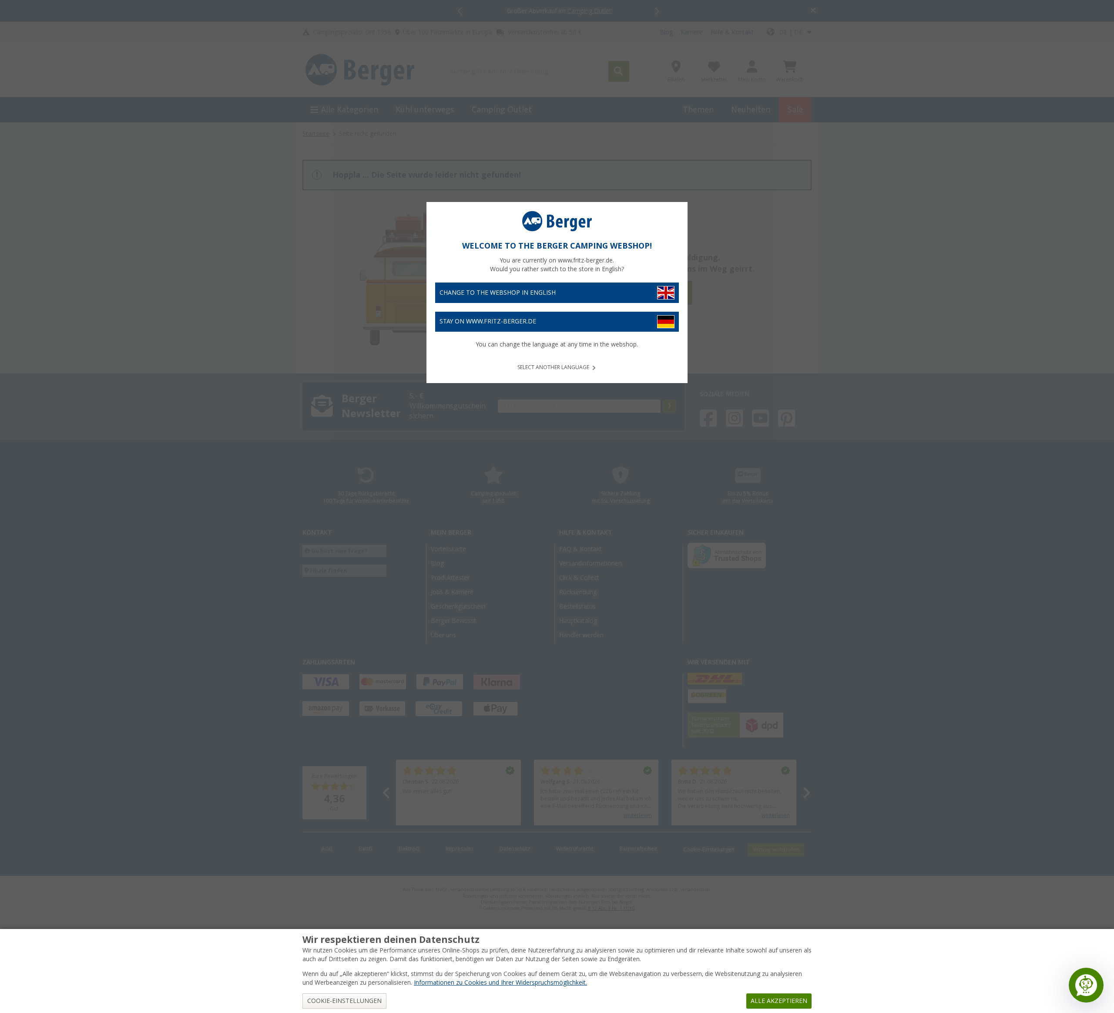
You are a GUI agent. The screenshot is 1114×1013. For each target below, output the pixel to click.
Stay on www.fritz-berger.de (488, 321)
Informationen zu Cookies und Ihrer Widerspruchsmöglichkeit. (500, 982)
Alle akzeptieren (779, 1000)
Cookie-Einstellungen (344, 1000)
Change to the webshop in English (498, 292)
